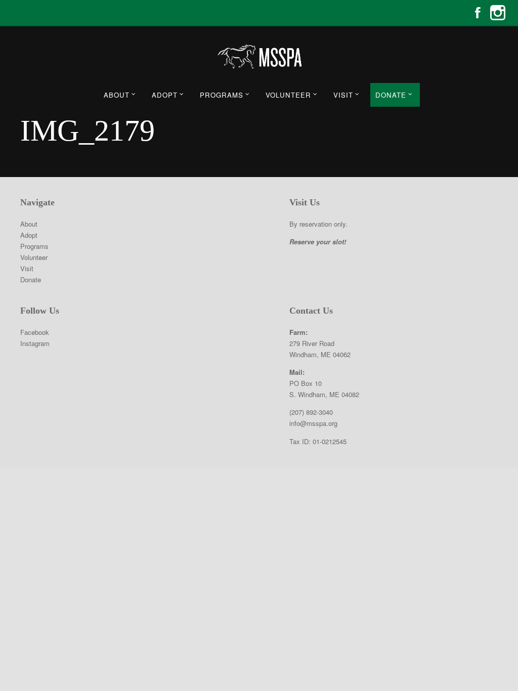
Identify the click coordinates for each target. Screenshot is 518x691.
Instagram (498, 13)
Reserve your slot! (317, 241)
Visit (343, 95)
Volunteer (288, 95)
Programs (221, 95)
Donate (390, 95)
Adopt (165, 95)
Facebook (477, 13)
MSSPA (259, 56)
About (117, 95)
